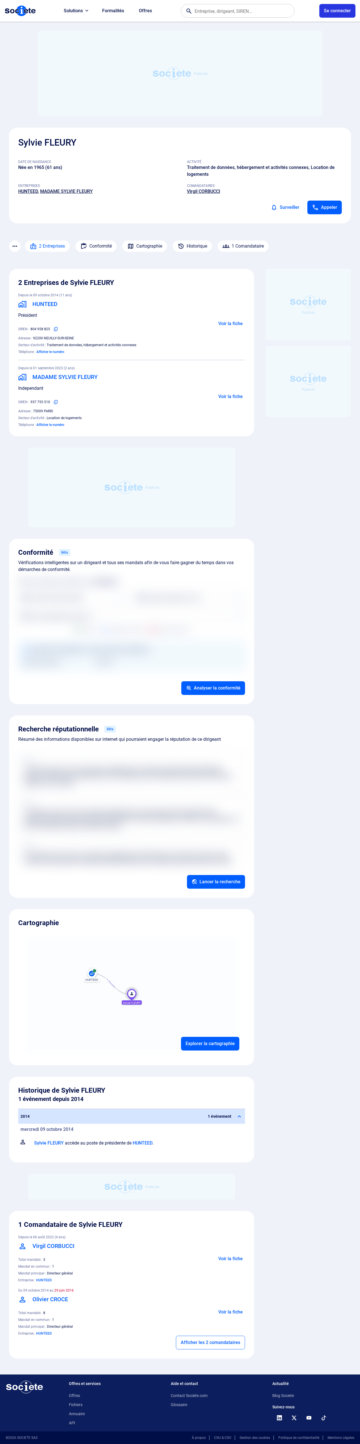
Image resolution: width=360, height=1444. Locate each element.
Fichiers (76, 1404)
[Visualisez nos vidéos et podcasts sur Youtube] (309, 1418)
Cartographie (149, 246)
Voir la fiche (230, 323)
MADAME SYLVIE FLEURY (66, 191)
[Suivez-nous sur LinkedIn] (279, 1418)
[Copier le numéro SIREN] (55, 329)
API (72, 1423)
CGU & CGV (222, 1438)
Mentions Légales (341, 1438)
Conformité (100, 246)
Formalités (113, 10)
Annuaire (77, 1414)
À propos (199, 1438)
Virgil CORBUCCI (203, 191)
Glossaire (179, 1404)
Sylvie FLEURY (49, 1143)
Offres (145, 10)
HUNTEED (28, 191)
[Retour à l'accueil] (24, 1387)
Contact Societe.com (189, 1395)
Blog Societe (283, 1395)
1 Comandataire (248, 246)
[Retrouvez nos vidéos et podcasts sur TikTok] (323, 1418)
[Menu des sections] (14, 246)
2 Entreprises (52, 246)
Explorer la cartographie (210, 1043)
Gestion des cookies (255, 1438)
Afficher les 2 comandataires (210, 1342)
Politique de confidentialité (298, 1438)
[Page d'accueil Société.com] (20, 11)
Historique (197, 246)
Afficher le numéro (50, 352)
